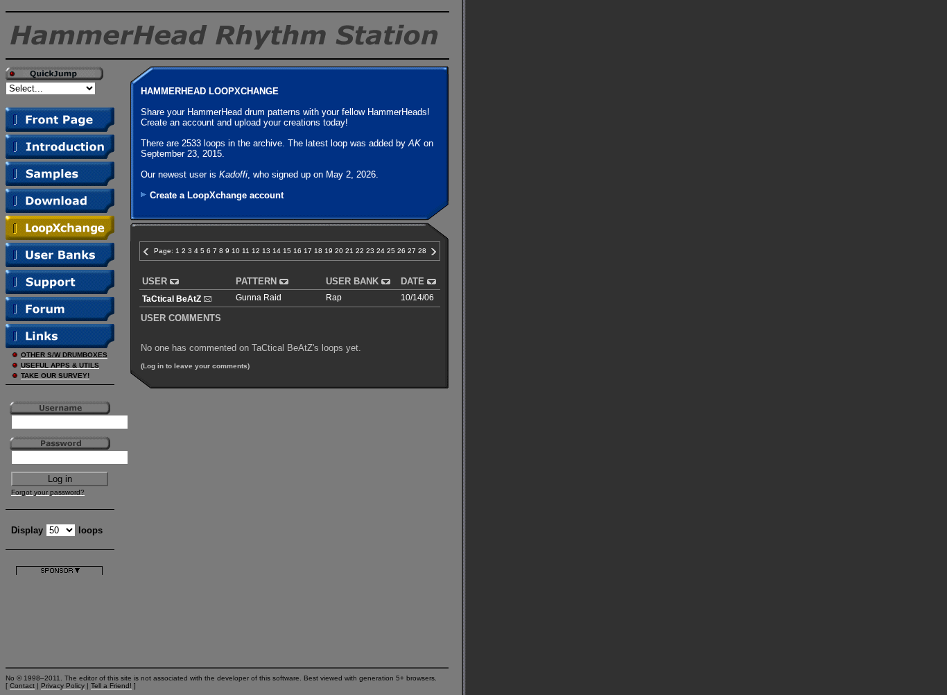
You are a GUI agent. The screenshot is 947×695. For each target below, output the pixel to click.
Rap (334, 297)
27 (412, 251)
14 (276, 251)
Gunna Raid (258, 297)
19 (328, 251)
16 (297, 251)
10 (236, 251)
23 (370, 251)
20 (339, 251)
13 (266, 251)
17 (308, 251)
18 (318, 251)
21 (349, 251)
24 (380, 251)
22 (360, 251)
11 (246, 251)
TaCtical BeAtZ (171, 299)
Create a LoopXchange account (217, 195)
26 (401, 251)
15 (287, 251)
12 (256, 251)
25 (391, 251)
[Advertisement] (59, 618)
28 (422, 251)
